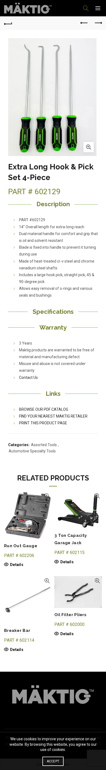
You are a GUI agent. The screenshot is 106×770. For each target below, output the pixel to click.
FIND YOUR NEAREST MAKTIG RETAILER (53, 416)
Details (16, 564)
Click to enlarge (88, 147)
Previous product (84, 23)
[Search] (86, 8)
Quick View (47, 496)
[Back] (8, 23)
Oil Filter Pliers (70, 614)
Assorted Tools (44, 445)
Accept (53, 761)
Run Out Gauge (20, 545)
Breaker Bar (17, 630)
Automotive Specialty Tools (32, 451)
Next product (98, 23)
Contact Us (28, 377)
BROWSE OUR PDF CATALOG (43, 409)
